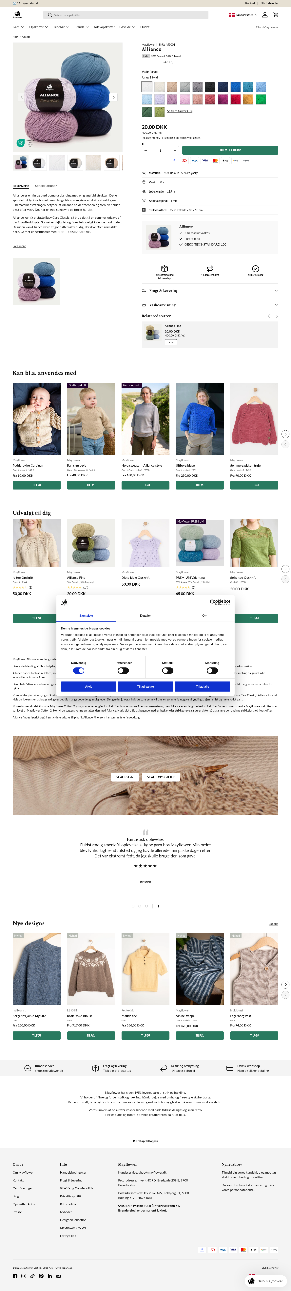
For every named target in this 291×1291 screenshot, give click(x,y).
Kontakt (250, 3)
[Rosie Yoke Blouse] (91, 969)
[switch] (123, 670)
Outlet (144, 27)
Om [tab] (204, 615)
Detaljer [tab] (145, 615)
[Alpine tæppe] (200, 969)
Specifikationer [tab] (46, 185)
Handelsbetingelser (73, 1172)
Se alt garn (124, 777)
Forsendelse (168, 137)
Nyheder (66, 1212)
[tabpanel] (68, 213)
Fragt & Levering (71, 1180)
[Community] (58, 1276)
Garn (16, 27)
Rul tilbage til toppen (145, 1141)
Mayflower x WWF (73, 1228)
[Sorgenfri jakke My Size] (37, 969)
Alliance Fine (173, 326)
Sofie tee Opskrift (243, 577)
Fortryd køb (68, 1235)
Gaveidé (125, 27)
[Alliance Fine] (91, 543)
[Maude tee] (146, 969)
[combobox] (126, 15)
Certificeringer (23, 1188)
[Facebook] (15, 1276)
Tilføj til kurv (230, 150)
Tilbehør (59, 27)
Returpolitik (68, 1204)
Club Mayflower (267, 27)
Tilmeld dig (229, 1172)
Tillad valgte (145, 686)
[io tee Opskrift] (37, 543)
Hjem (15, 37)
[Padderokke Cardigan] (37, 419)
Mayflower (148, 44)
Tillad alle (202, 686)
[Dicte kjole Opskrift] (146, 543)
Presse (17, 1212)
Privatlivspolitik (71, 1196)
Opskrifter (36, 27)
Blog (16, 1196)
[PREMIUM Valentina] (200, 543)
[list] (67, 97)
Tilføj (170, 342)
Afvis (88, 686)
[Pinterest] (41, 1276)
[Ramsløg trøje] (91, 419)
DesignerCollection (73, 1220)
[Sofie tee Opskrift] (254, 543)
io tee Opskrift (23, 577)
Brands (79, 27)
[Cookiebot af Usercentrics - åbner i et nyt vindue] (213, 602)
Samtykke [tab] (86, 615)
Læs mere (19, 246)
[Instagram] (23, 1276)
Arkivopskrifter (104, 27)
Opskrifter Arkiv (24, 1204)
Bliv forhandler (269, 3)
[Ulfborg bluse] (200, 419)
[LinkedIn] (50, 1276)
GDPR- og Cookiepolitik (76, 1188)
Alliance (26, 37)
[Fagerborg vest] (254, 969)
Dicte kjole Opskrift (135, 577)
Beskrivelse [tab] (21, 185)
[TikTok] (32, 1276)
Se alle (273, 923)
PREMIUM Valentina (190, 577)
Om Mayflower (23, 1172)
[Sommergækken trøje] (254, 419)
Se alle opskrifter (161, 777)
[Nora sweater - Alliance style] (146, 419)
